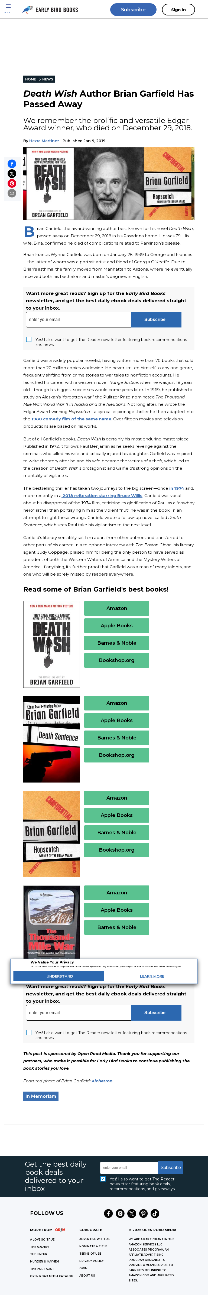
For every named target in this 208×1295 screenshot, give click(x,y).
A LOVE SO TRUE (42, 1239)
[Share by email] (12, 193)
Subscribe (133, 9)
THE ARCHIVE (39, 1247)
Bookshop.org (117, 660)
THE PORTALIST (42, 1269)
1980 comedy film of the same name (71, 418)
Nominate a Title (93, 1246)
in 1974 (176, 488)
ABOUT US (87, 1275)
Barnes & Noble (116, 643)
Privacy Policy (91, 1261)
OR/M (83, 1268)
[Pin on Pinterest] (12, 183)
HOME (30, 79)
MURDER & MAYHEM (44, 1261)
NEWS (47, 79)
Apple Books (117, 626)
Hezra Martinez (44, 140)
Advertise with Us (94, 1239)
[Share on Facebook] (12, 164)
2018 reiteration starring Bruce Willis (101, 495)
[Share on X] (12, 173)
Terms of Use (90, 1253)
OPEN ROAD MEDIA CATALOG (51, 1276)
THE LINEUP (38, 1254)
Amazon (116, 608)
